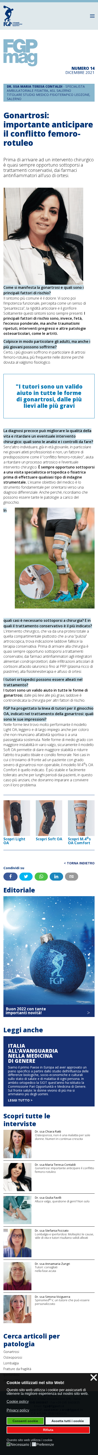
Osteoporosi (12, 1357)
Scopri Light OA (14, 840)
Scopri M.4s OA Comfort (79, 840)
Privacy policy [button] (18, 1410)
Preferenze (45, 1445)
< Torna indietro (79, 863)
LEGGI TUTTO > (20, 1100)
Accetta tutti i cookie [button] (68, 1421)
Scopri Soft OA (49, 838)
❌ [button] (93, 1377)
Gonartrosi (11, 1352)
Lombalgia (11, 1363)
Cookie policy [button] (18, 1402)
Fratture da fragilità (17, 1369)
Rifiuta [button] (48, 1430)
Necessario (20, 1445)
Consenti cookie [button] (25, 1421)
